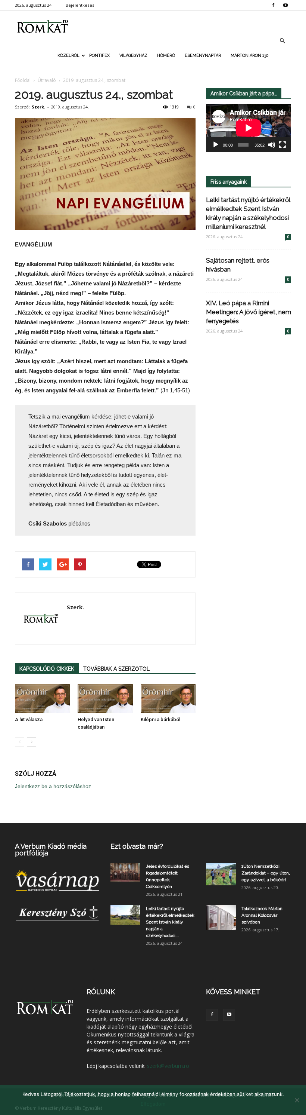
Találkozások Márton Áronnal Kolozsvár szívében (261, 915)
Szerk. (38, 107)
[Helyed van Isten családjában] (105, 698)
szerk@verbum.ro (168, 1065)
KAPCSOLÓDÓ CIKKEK (46, 669)
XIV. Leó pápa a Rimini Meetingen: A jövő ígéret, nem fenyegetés (248, 312)
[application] (248, 128)
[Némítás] (271, 144)
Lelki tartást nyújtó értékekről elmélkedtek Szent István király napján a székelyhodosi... (170, 922)
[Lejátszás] (215, 144)
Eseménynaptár (203, 55)
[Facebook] (273, 5)
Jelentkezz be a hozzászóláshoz (53, 786)
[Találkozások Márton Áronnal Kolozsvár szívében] (221, 917)
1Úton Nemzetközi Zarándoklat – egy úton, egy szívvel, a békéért (265, 873)
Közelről (68, 55)
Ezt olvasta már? (136, 846)
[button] (282, 41)
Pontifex (99, 55)
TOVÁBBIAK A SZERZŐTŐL (116, 669)
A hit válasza (29, 719)
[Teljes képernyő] (282, 144)
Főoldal (23, 80)
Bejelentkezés (80, 5)
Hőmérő (166, 55)
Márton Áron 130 (249, 55)
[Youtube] (285, 5)
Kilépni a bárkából (160, 719)
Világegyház (133, 55)
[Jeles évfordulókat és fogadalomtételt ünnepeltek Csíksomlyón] (125, 872)
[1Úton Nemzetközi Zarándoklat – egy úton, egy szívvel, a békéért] (221, 874)
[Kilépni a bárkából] (168, 698)
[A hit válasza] (42, 698)
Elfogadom (153, 1104)
